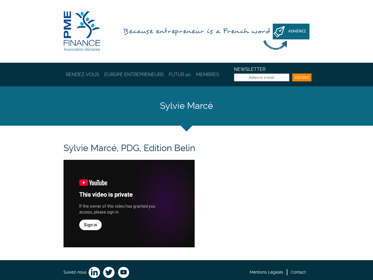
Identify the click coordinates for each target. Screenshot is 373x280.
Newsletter (249, 69)
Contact (298, 272)
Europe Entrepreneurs (134, 74)
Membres (207, 74)
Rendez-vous (82, 74)
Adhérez (297, 31)
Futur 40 (180, 74)
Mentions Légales (266, 272)
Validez (301, 77)
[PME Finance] (82, 31)
